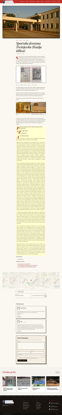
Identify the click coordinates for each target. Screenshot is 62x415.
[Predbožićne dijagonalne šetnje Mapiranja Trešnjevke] (53, 381)
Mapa (42, 1)
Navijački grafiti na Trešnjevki (36, 389)
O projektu (37, 402)
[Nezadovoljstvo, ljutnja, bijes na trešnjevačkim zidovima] (9, 381)
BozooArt (58, 413)
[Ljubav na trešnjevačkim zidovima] (23, 381)
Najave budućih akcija (26, 405)
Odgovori (19, 316)
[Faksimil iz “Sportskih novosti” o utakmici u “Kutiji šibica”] (31, 74)
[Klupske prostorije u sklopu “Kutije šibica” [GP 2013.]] (23, 107)
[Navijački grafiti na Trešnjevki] (38, 381)
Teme (27, 1)
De (54, 1)
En (52, 1)
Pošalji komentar (22, 360)
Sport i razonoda (26, 40)
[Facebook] (19, 291)
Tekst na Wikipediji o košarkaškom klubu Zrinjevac (27, 266)
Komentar (19, 341)
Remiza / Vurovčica (19, 40)
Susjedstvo (47, 1)
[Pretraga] (59, 1)
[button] (3, 273)
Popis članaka (25, 408)
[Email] (23, 291)
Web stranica (19, 354)
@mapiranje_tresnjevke (54, 409)
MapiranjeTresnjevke (54, 406)
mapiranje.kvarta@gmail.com (55, 403)
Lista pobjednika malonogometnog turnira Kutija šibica (27, 265)
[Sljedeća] (59, 372)
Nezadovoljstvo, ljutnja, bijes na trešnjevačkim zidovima (8, 389)
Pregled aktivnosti (25, 402)
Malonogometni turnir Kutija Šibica (24, 263)
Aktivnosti (32, 1)
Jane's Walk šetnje (26, 407)
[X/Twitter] (21, 291)
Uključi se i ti (38, 408)
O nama (37, 1)
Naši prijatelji (38, 405)
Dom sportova (20, 259)
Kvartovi (22, 1)
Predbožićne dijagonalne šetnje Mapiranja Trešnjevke (53, 389)
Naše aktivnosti (38, 407)
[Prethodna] (56, 372)
